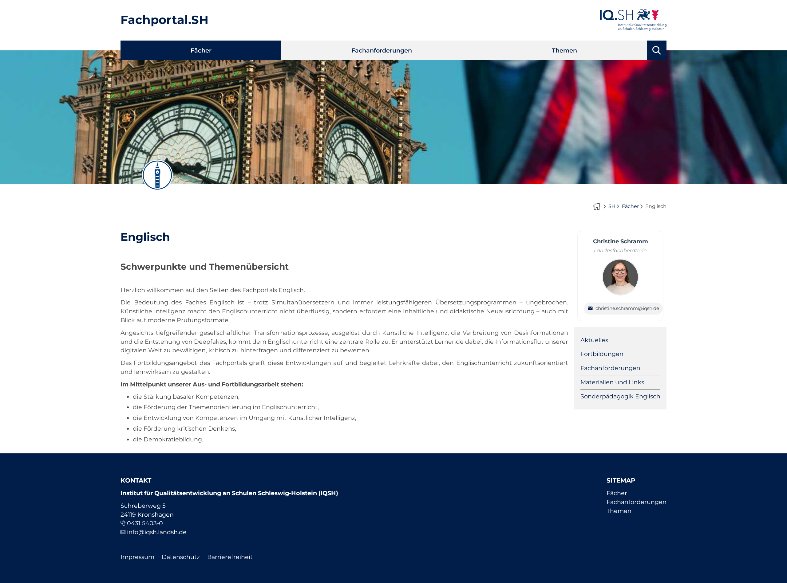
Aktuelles (594, 340)
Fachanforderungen (381, 50)
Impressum (137, 557)
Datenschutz (181, 557)
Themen (564, 50)
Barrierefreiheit (230, 557)
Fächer (201, 50)
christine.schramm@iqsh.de (627, 308)
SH (611, 206)
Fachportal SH (598, 206)
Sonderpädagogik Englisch (620, 396)
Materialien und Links (612, 382)
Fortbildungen (601, 354)
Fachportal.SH (164, 20)
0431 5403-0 (145, 523)
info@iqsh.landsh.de (157, 532)
